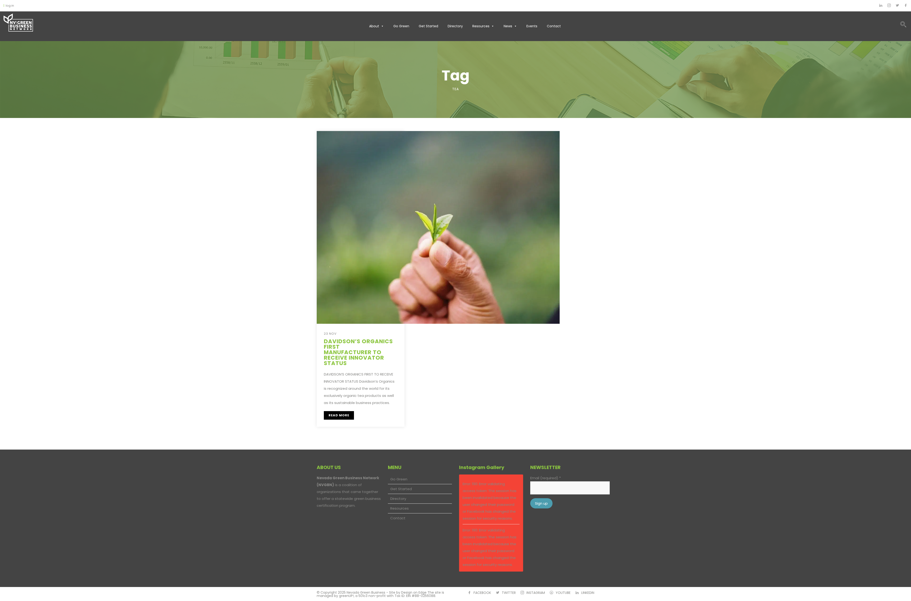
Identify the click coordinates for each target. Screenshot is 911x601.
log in (10, 5)
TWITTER (509, 592)
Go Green (401, 26)
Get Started (428, 26)
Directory (455, 26)
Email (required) (545, 477)
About (374, 26)
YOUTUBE (563, 592)
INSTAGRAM (535, 592)
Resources (480, 26)
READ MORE (339, 415)
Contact (554, 26)
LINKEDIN (587, 592)
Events (531, 26)
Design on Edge (414, 592)
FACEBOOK (482, 592)
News (508, 26)
